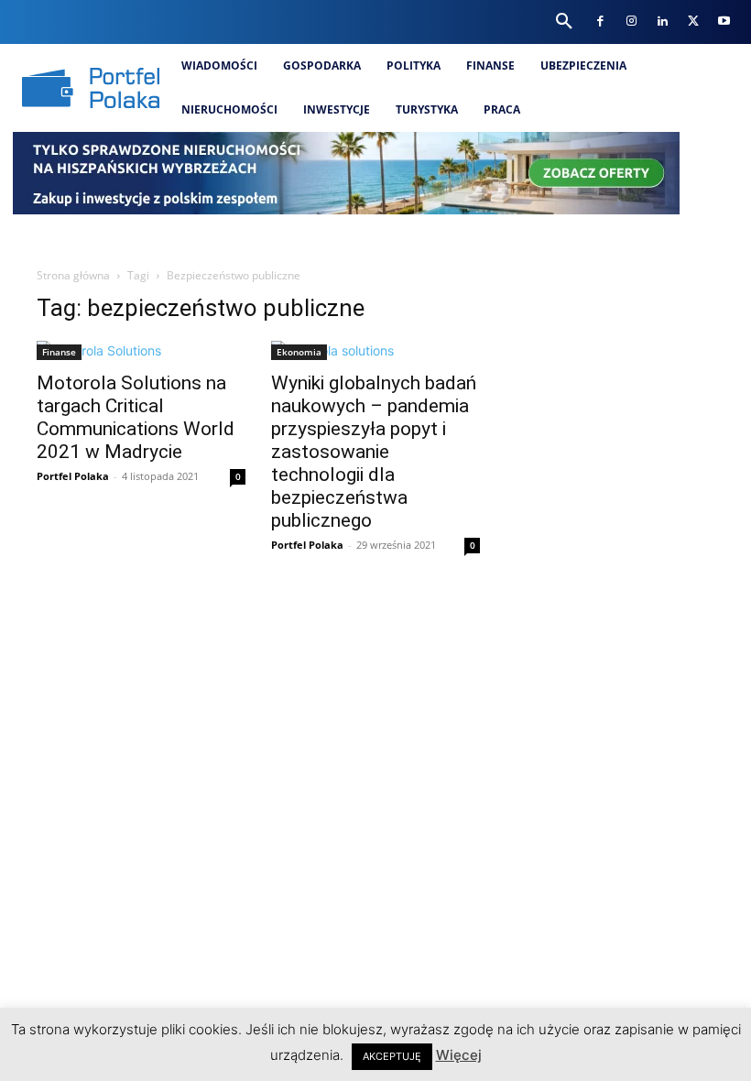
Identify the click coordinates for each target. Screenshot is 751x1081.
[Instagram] (631, 21)
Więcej (459, 1055)
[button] (564, 22)
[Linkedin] (662, 21)
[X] (693, 21)
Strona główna (73, 275)
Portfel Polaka (73, 476)
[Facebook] (600, 21)
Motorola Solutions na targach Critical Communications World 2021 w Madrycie (135, 417)
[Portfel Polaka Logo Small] (90, 88)
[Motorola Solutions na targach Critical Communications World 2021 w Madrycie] (141, 350)
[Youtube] (724, 21)
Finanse (59, 351)
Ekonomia (299, 351)
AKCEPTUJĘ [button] (392, 1056)
